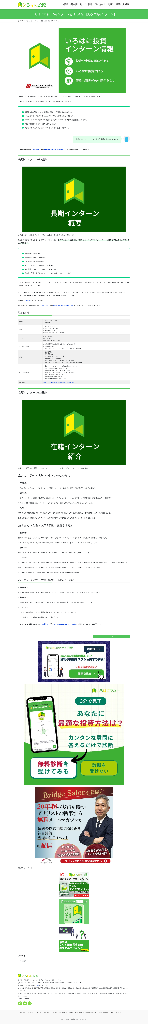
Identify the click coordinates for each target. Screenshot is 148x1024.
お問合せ (36, 149)
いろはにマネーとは (34, 1012)
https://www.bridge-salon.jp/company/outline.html (58, 382)
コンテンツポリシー (58, 1012)
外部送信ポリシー (90, 1012)
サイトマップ (115, 1012)
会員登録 (22, 1012)
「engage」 (27, 300)
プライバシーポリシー (75, 1012)
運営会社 (46, 1012)
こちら (37, 985)
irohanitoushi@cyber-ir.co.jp (55, 149)
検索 (111, 636)
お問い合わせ (103, 1012)
